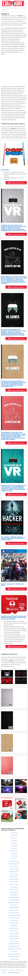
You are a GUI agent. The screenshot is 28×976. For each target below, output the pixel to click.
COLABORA (12, 970)
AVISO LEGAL (19, 970)
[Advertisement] (14, 70)
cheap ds (14, 21)
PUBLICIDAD (4, 970)
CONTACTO (4, 972)
